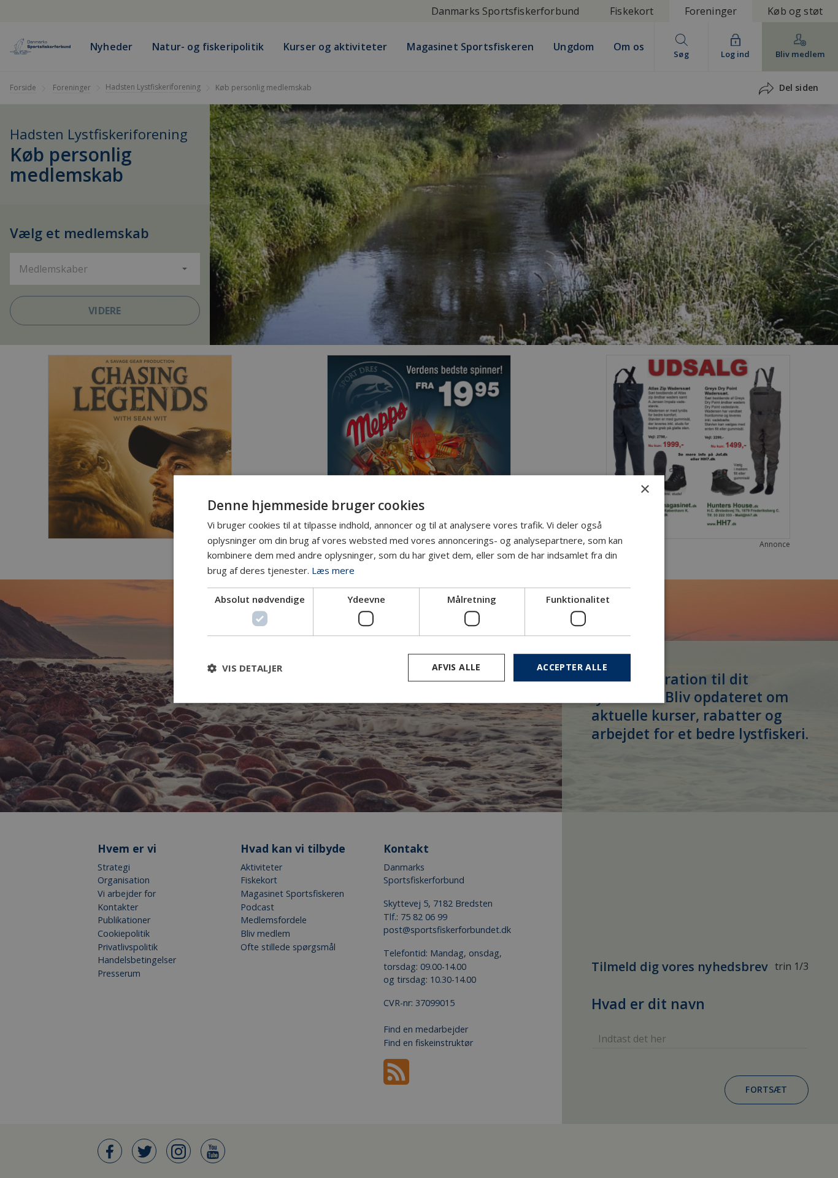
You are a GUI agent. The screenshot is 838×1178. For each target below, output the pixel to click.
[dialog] (419, 589)
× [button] (644, 489)
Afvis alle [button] (456, 667)
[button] (244, 668)
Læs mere (333, 570)
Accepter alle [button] (572, 667)
